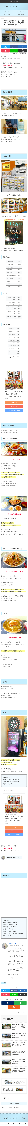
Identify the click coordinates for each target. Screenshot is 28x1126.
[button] (25, 522)
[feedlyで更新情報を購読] (11, 978)
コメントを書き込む (14, 1103)
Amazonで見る (14, 402)
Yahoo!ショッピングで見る (14, 410)
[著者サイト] (9, 978)
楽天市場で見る (14, 406)
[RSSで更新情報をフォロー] (13, 978)
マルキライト (12, 943)
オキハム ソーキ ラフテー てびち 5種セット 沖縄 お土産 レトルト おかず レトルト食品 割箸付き (14, 394)
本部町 (4, 982)
